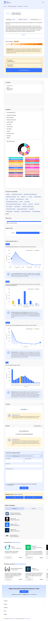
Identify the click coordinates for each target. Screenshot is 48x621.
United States (18, 14)
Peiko (12, 546)
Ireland (16, 569)
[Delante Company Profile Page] (28, 569)
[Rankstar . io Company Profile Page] (7, 525)
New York (13, 14)
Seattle (11, 536)
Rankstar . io (13, 524)
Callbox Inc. (13, 529)
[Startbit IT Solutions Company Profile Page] (7, 513)
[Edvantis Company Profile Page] (28, 547)
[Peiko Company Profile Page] (7, 547)
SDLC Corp (13, 518)
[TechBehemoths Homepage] (7, 2)
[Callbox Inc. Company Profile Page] (7, 530)
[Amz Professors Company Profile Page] (7, 536)
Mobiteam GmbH (27, 618)
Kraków (34, 569)
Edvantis (34, 546)
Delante (34, 568)
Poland (37, 569)
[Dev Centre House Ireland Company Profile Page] (7, 569)
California (12, 530)
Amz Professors (14, 535)
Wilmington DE (13, 514)
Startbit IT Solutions (15, 513)
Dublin (13, 569)
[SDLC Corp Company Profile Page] (7, 519)
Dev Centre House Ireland (16, 568)
